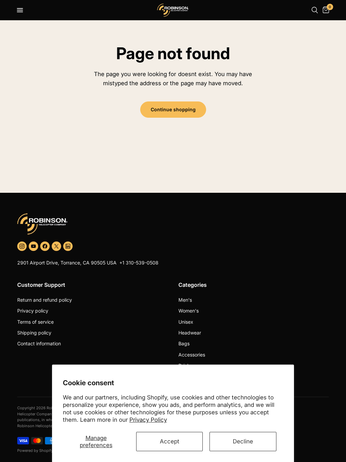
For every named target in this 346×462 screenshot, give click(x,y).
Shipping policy (34, 333)
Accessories (191, 354)
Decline (243, 441)
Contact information (39, 343)
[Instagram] (22, 246)
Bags (184, 343)
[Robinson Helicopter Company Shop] (173, 224)
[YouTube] (33, 246)
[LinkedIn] (68, 246)
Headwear (189, 333)
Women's (188, 311)
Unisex (185, 322)
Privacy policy (32, 311)
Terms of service (35, 322)
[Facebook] (45, 246)
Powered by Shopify (35, 450)
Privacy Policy (148, 419)
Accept (169, 441)
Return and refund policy (44, 300)
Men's (185, 300)
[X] (56, 246)
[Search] (314, 10)
